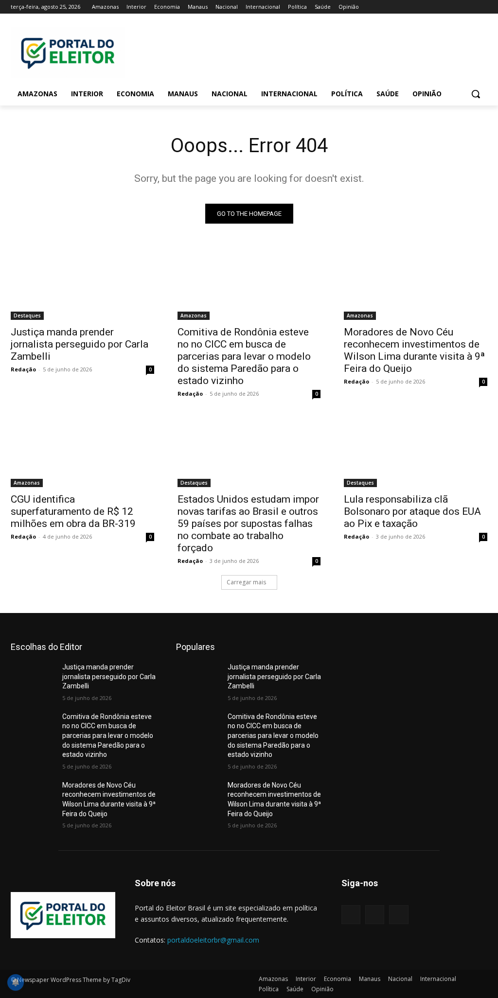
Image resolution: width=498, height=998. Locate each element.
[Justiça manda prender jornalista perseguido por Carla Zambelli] (82, 283)
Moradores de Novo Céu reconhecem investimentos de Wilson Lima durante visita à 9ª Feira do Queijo (414, 350)
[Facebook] (427, 7)
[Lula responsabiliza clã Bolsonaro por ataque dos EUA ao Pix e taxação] (415, 451)
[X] (455, 7)
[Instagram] (441, 7)
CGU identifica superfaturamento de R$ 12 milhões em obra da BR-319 (73, 511)
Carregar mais (246, 582)
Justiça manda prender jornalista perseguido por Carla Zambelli (79, 344)
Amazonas (193, 315)
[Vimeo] (468, 7)
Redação (23, 369)
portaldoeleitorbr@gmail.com (213, 940)
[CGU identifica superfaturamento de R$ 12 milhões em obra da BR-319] (82, 451)
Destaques (27, 315)
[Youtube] (481, 7)
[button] (475, 93)
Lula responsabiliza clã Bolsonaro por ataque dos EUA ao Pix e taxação (412, 511)
